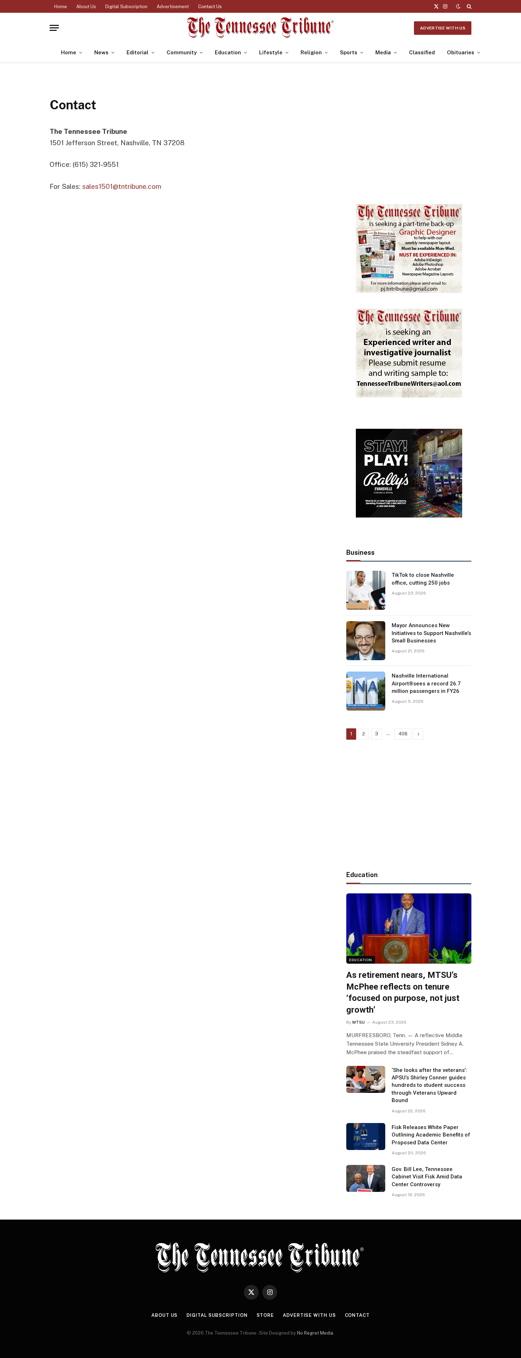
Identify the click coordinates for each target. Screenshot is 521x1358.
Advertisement (173, 6)
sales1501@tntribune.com (121, 186)
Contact (357, 1315)
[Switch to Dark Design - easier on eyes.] (458, 6)
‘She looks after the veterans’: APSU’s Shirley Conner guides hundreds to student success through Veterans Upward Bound (429, 1085)
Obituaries (460, 52)
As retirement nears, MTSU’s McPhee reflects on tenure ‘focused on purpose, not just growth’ (402, 992)
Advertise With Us (442, 28)
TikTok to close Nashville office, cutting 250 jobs (423, 579)
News (101, 52)
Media (383, 52)
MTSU (358, 1022)
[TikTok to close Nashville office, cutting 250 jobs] (365, 590)
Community (182, 52)
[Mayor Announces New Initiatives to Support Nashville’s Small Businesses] (365, 640)
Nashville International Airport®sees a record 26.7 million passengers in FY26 (426, 683)
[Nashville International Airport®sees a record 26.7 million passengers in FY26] (365, 691)
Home (60, 6)
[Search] (468, 6)
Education (228, 52)
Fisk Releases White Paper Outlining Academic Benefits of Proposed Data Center (431, 1135)
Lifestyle (270, 52)
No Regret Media (315, 1333)
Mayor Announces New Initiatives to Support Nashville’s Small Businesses (431, 633)
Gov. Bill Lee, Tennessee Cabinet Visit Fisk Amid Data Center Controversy (427, 1177)
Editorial (138, 52)
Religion (311, 52)
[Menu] (54, 28)
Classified (422, 52)
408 (403, 734)
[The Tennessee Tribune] (260, 28)
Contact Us (210, 6)
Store (265, 1315)
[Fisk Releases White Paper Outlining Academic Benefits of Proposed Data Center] (365, 1136)
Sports (348, 52)
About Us (86, 6)
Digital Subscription (126, 6)
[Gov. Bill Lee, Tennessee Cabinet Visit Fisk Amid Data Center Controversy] (365, 1178)
